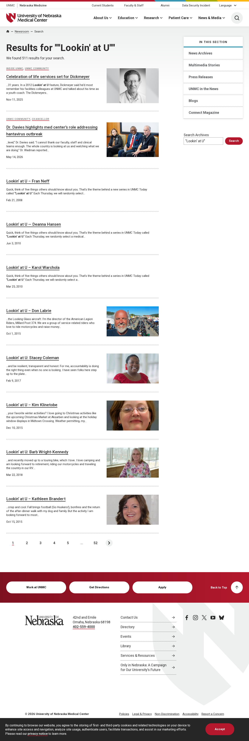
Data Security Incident (196, 5)
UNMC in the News (203, 89)
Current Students (103, 5)
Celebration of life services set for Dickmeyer (48, 76)
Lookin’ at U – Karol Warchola (33, 267)
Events (126, 636)
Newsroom (22, 31)
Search (38, 31)
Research (151, 18)
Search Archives (196, 135)
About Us (101, 18)
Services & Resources (138, 655)
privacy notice (38, 734)
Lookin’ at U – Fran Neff (27, 181)
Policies (124, 714)
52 (95, 543)
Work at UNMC (36, 587)
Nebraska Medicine (33, 5)
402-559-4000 (84, 627)
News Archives (200, 53)
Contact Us (129, 617)
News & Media (209, 18)
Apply (162, 587)
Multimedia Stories (204, 65)
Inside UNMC (14, 68)
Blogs (193, 101)
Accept (220, 729)
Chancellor (40, 119)
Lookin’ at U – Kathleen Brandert (36, 498)
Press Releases (201, 77)
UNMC (10, 5)
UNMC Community (37, 68)
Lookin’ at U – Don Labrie (28, 310)
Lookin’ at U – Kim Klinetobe (31, 405)
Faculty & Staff (134, 5)
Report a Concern (213, 714)
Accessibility (190, 714)
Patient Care (179, 18)
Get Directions (99, 587)
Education (126, 18)
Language (225, 5)
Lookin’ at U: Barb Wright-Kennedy (37, 452)
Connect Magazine (204, 112)
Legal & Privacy (142, 714)
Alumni (165, 5)
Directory (128, 627)
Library (126, 646)
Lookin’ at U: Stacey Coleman (32, 357)
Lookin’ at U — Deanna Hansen (33, 224)
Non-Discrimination (167, 714)
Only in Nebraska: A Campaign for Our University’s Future (144, 667)
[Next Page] (109, 542)
